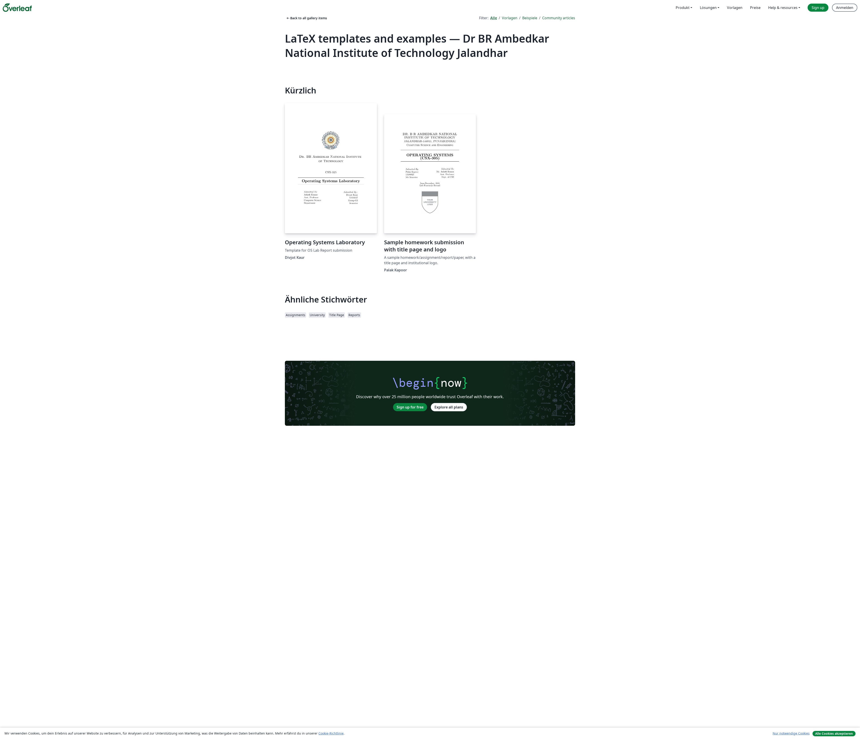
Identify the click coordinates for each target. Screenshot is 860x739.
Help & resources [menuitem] (783, 7)
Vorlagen (509, 17)
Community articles (558, 17)
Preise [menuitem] (755, 7)
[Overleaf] (17, 7)
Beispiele (529, 17)
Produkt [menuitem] (683, 7)
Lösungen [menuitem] (708, 7)
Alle (493, 17)
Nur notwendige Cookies (791, 733)
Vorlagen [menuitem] (734, 7)
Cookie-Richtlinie (331, 733)
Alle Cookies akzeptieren (834, 733)
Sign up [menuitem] (818, 7)
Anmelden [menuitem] (844, 7)
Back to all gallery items (306, 18)
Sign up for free (410, 407)
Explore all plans (448, 407)
